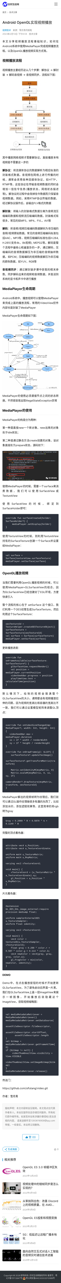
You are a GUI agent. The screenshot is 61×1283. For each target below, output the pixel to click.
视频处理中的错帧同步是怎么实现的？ (41, 1185)
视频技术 (6, 30)
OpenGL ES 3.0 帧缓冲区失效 (40, 1169)
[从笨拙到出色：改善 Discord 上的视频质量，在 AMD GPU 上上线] (11, 1205)
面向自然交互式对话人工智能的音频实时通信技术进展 (41, 1253)
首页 (4, 12)
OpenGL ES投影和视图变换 (40, 1218)
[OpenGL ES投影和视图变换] (11, 1222)
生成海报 (12, 1149)
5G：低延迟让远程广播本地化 (40, 1236)
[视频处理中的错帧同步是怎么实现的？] (11, 1188)
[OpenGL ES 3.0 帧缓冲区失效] (11, 1171)
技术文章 (33, 34)
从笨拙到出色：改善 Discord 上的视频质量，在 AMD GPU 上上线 (40, 1203)
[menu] (56, 4)
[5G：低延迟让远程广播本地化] (11, 1238)
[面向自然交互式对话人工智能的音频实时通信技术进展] (11, 1255)
